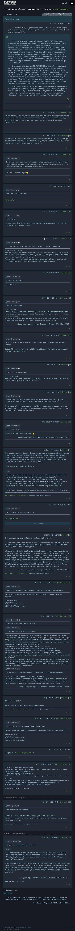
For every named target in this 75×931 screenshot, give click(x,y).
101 (69, 838)
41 (70, 136)
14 (45, 450)
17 (37, 583)
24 (43, 802)
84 (70, 450)
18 (43, 616)
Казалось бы (9, 200)
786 (69, 113)
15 (51, 505)
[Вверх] (67, 107)
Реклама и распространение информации (17, 927)
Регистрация (66, 3)
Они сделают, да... (11, 519)
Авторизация (63, 3)
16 (45, 535)
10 (44, 335)
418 (69, 583)
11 (44, 365)
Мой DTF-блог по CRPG (22, 495)
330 (69, 802)
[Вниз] (69, 107)
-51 (69, 239)
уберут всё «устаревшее (24, 753)
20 (37, 719)
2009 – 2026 (68, 927)
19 (45, 698)
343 (69, 764)
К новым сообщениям (61, 9)
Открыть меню (72, 3)
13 (44, 422)
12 (44, 392)
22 (38, 764)
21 (51, 750)
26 (44, 838)
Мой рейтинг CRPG (10, 495)
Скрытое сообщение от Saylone (15, 798)
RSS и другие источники (11, 929)
